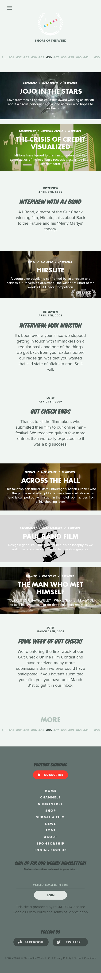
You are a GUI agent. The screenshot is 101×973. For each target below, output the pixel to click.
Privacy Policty (62, 958)
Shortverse (50, 804)
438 (63, 57)
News (50, 823)
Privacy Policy (35, 912)
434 (34, 57)
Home (50, 791)
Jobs (51, 830)
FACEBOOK (34, 942)
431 (11, 57)
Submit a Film (50, 817)
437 (56, 57)
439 (71, 57)
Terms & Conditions (85, 958)
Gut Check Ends (50, 410)
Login (41, 850)
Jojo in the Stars (50, 91)
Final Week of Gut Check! (50, 640)
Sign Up (58, 850)
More (51, 719)
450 (97, 57)
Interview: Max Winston (51, 324)
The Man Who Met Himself (50, 588)
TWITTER (73, 942)
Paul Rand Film (50, 536)
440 (79, 57)
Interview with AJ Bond (51, 201)
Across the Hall (50, 480)
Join (50, 895)
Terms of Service (66, 912)
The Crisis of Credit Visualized (50, 143)
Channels (50, 797)
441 (86, 57)
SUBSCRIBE (53, 775)
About (50, 837)
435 (41, 57)
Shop (50, 810)
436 (49, 57)
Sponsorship (50, 843)
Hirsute (50, 270)
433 (26, 57)
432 (19, 57)
